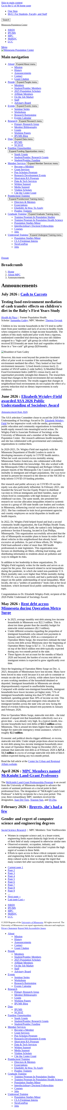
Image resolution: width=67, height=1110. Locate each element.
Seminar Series (22, 109)
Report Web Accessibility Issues (32, 928)
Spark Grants (21, 154)
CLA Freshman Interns (26, 241)
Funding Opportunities (19, 148)
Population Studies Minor (27, 223)
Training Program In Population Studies (34, 217)
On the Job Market (24, 97)
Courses (18, 228)
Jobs (16, 231)
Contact (18, 76)
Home (11, 271)
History (18, 70)
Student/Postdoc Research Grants (31, 157)
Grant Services (21, 169)
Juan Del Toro (21, 799)
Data (10, 139)
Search (6, 20)
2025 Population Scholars (27, 91)
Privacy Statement (9, 928)
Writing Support (22, 184)
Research (12, 121)
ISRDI (11, 30)
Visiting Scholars (23, 190)
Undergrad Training (18, 234)
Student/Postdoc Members (27, 88)
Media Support (22, 187)
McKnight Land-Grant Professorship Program (29, 782)
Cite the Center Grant (25, 192)
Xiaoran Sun (36, 799)
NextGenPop (21, 244)
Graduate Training (17, 214)
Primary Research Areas (26, 124)
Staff (16, 99)
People (11, 82)
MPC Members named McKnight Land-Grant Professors (30, 773)
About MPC (14, 274)
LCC (10, 41)
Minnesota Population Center (14, 25)
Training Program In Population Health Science (38, 220)
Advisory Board (22, 102)
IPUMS (12, 32)
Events (11, 105)
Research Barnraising (25, 115)
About (11, 64)
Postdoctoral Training (19, 195)
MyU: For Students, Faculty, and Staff (27, 14)
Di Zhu (52, 799)
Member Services (17, 163)
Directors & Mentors (24, 202)
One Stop (13, 11)
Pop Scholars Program (25, 172)
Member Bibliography (25, 127)
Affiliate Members (23, 94)
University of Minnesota (32, 922)
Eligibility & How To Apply (28, 208)
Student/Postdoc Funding (27, 160)
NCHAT (18, 145)
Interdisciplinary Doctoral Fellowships (34, 226)
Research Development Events (30, 175)
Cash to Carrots (33, 294)
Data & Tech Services (25, 181)
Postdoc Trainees (23, 210)
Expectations (20, 205)
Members (19, 85)
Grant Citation (21, 79)
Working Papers (22, 133)
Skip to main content (11, 2)
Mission (18, 67)
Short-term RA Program (26, 178)
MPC (10, 35)
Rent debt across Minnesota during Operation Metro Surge (31, 608)
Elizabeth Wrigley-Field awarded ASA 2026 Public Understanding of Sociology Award (31, 400)
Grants (17, 130)
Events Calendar (22, 118)
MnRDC (12, 38)
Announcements (22, 73)
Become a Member (24, 166)
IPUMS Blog (21, 136)
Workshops (20, 112)
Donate (5, 258)
